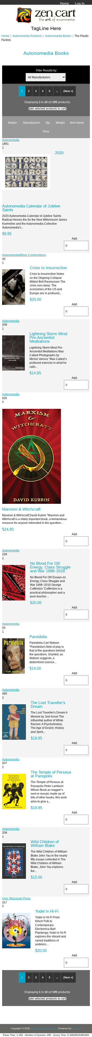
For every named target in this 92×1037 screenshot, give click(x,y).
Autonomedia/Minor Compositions (24, 254)
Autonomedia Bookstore (43, 1028)
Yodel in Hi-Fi (47, 911)
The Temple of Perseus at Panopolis (51, 774)
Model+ (13, 122)
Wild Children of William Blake (45, 843)
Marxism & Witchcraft (21, 509)
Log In (79, 3)
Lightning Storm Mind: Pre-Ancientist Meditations (48, 337)
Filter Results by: (46, 70)
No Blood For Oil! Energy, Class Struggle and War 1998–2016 (50, 567)
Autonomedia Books (58, 35)
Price (46, 131)
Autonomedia (10, 139)
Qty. (48, 122)
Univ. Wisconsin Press (16, 898)
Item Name (77, 122)
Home (64, 3)
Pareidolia (38, 636)
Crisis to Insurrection (48, 267)
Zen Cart (76, 1028)
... (57, 91)
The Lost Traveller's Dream (48, 704)
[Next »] (68, 91)
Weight (60, 122)
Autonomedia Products (27, 35)
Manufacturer (31, 122)
